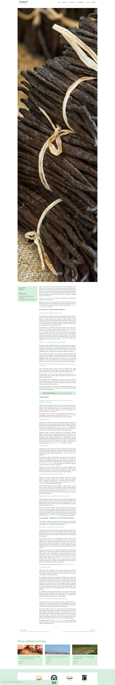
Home (59, 2)
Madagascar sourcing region (62, 427)
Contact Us (93, 2)
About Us (65, 2)
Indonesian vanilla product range (46, 463)
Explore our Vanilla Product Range (64, 393)
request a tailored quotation (67, 564)
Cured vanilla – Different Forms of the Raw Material (28, 299)
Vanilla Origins (22, 297)
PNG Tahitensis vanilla (53, 515)
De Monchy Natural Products (46, 298)
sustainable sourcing (60, 620)
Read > (20, 663)
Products (72, 2)
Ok (54, 682)
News (88, 2)
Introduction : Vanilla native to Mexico (26, 296)
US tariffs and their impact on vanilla (52, 339)
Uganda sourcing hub (69, 490)
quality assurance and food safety (67, 557)
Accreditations (80, 2)
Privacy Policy (24, 682)
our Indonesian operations (68, 453)
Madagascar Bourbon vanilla (55, 443)
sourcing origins (72, 415)
